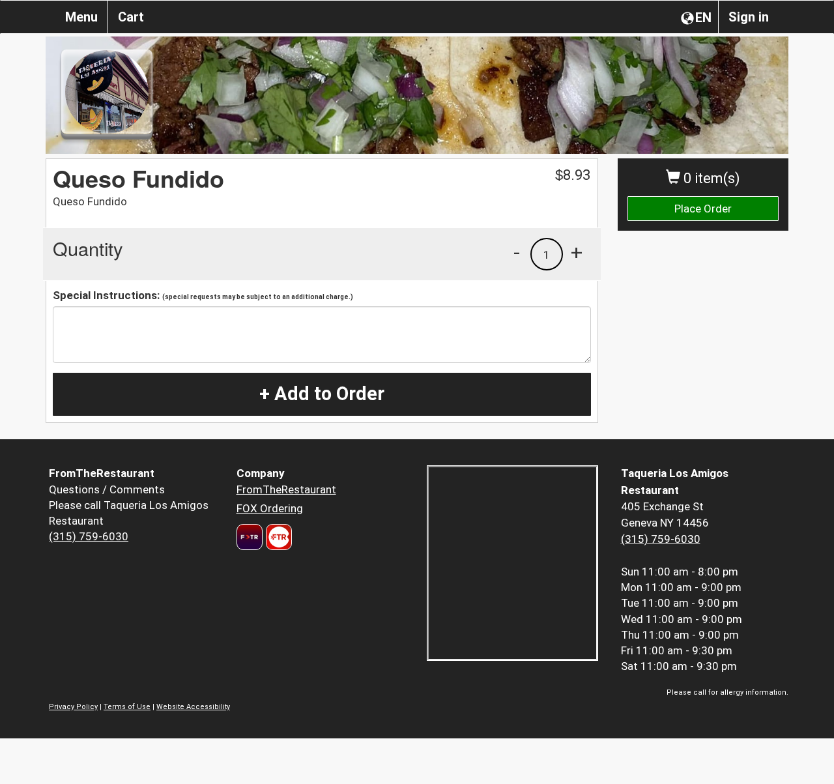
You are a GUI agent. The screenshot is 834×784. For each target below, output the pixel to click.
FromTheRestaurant (286, 489)
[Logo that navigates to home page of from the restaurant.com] (250, 537)
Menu (81, 17)
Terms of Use (127, 707)
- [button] (516, 252)
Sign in (748, 17)
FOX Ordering (270, 508)
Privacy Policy (73, 707)
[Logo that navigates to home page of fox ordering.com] (277, 537)
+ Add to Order (321, 394)
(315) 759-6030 (88, 536)
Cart (131, 17)
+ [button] (576, 252)
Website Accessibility (193, 707)
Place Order (703, 208)
